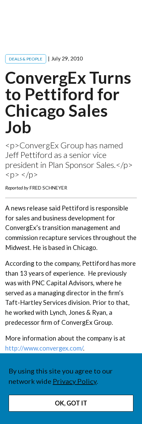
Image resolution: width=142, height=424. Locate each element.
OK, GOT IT (71, 403)
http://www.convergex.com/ (44, 348)
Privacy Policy (75, 381)
